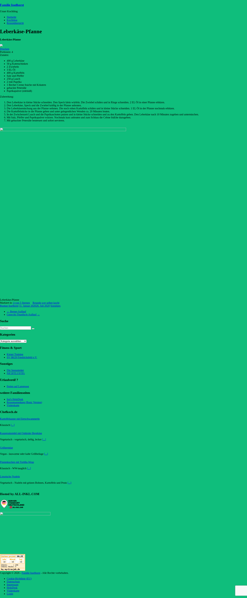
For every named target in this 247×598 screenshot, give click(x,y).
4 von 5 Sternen (21, 302)
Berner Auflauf (16, 311)
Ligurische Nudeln (10, 476)
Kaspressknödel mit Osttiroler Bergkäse (21, 433)
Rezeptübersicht (15, 23)
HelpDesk (12, 587)
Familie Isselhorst (12, 5)
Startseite (11, 17)
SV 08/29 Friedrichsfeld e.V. (22, 357)
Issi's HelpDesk (15, 399)
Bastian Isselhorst (9, 305)
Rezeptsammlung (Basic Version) (24, 402)
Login (10, 593)
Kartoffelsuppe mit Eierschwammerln (20, 418)
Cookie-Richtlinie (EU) (19, 578)
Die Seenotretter (15, 370)
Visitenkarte (13, 405)
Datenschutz (13, 581)
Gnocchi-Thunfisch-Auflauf (23, 314)
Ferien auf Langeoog (18, 386)
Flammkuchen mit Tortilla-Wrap (17, 462)
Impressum (12, 584)
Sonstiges (55, 305)
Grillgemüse (6, 447)
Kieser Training (15, 354)
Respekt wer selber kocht (46, 302)
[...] (12, 425)
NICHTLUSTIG (16, 373)
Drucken (4, 49)
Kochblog (12, 20)
